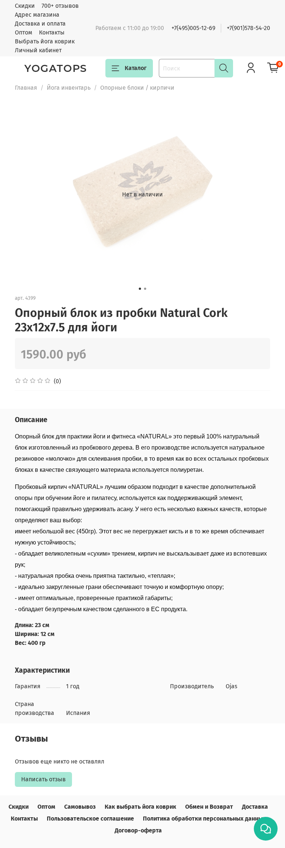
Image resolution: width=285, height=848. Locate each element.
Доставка (255, 806)
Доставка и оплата (40, 23)
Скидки (25, 5)
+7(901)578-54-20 (248, 28)
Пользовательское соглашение (90, 818)
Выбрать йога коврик (45, 41)
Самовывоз (80, 806)
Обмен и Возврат (209, 806)
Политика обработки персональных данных (204, 818)
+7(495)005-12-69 (193, 28)
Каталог (136, 68)
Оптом (23, 32)
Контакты (52, 32)
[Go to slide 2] (145, 289)
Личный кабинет (38, 50)
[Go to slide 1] (140, 289)
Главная (26, 87)
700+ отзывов (60, 5)
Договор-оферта (138, 830)
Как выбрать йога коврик (140, 806)
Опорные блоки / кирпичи (137, 87)
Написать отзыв (43, 779)
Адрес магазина (37, 14)
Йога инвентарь (69, 87)
